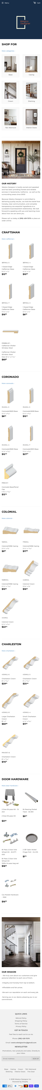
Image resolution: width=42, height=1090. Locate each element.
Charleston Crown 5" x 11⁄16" (30, 679)
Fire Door (31, 1072)
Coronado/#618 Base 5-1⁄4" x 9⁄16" (31, 412)
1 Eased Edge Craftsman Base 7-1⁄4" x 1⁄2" (9, 309)
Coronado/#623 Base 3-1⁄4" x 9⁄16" (10, 412)
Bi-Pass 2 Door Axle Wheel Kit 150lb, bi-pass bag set (10, 858)
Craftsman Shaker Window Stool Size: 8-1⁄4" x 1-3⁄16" (9, 351)
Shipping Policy (21, 1021)
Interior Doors (20, 1072)
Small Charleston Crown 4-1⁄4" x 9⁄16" (29, 718)
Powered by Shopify (20, 1082)
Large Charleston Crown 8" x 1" (9, 718)
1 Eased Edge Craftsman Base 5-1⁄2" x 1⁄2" (9, 269)
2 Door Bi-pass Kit (10, 815)
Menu (7, 3)
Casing (13, 1069)
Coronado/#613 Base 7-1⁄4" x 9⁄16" (30, 450)
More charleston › (8, 651)
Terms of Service (21, 1024)
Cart (38, 3)
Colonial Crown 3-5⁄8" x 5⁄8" (30, 585)
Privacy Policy (21, 1026)
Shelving (9, 1072)
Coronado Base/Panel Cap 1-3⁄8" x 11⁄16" (10, 489)
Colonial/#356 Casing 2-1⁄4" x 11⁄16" (10, 585)
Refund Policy (21, 1018)
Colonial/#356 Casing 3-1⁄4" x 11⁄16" (31, 547)
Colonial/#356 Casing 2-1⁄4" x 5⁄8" (10, 547)
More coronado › (8, 383)
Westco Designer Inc (23, 1079)
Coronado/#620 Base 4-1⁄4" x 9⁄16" (10, 450)
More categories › (8, 51)
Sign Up (36, 1059)
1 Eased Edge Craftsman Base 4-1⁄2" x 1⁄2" (30, 269)
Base (6, 1069)
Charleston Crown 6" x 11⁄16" (9, 679)
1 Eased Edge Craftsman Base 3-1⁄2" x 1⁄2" (29, 309)
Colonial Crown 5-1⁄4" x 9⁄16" (9, 623)
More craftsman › (8, 239)
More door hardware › (10, 786)
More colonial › (7, 518)
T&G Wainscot (30, 1069)
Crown (20, 1069)
